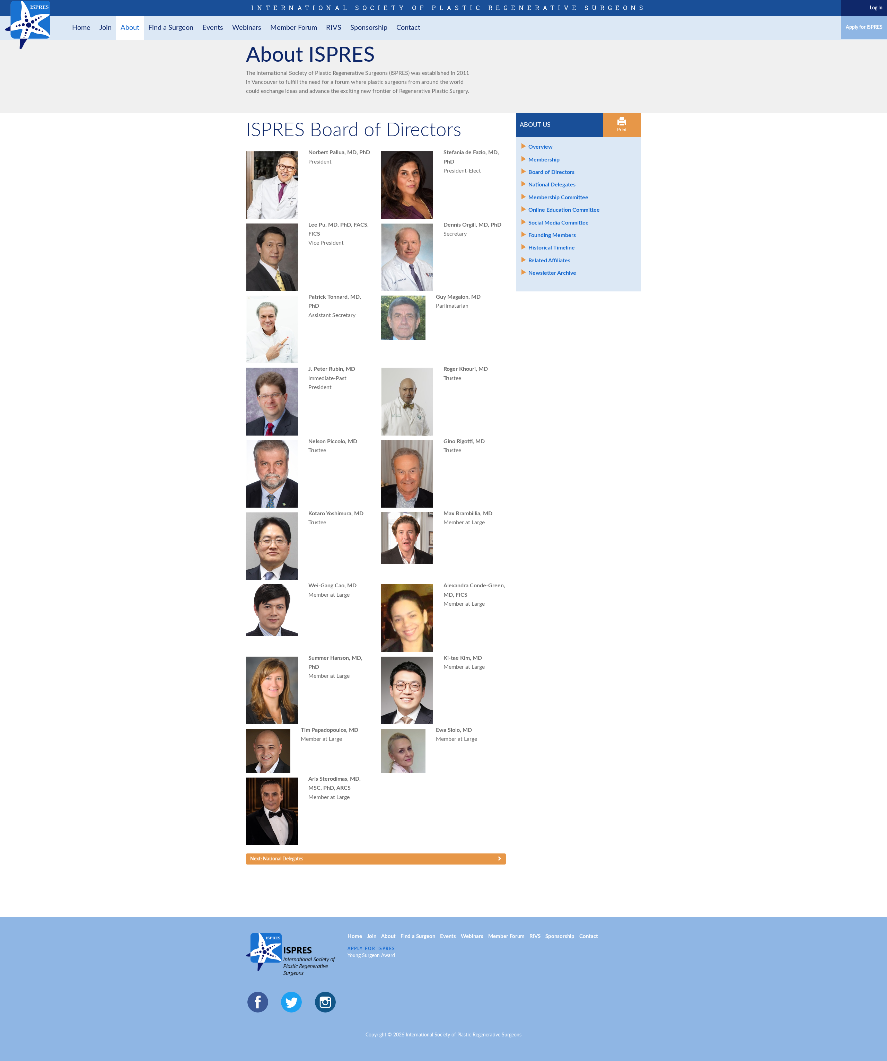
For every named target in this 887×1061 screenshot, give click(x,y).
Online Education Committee (564, 210)
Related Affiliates (549, 260)
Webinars (246, 27)
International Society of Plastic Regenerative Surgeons (449, 7)
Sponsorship (368, 27)
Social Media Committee (558, 223)
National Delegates (552, 184)
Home (81, 27)
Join (105, 27)
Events (212, 27)
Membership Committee (558, 197)
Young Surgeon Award (371, 955)
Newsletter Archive (552, 273)
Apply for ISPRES (864, 27)
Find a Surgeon (170, 27)
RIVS (333, 27)
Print (622, 130)
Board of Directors (551, 172)
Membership (544, 160)
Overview (540, 147)
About (130, 27)
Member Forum (293, 27)
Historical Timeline (551, 248)
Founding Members (552, 235)
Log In (876, 8)
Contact (408, 27)
